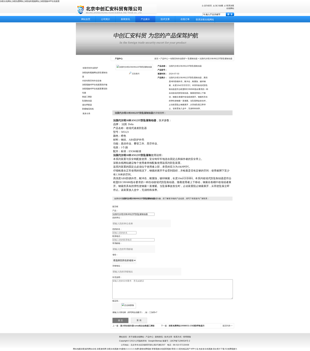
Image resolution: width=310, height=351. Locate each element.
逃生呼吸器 (87, 105)
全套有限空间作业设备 (92, 81)
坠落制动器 (87, 101)
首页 (156, 58)
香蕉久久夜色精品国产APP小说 (184, 349)
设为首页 (208, 6)
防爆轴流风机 (88, 109)
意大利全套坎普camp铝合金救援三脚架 (137, 326)
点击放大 (136, 73)
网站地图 (77, 349)
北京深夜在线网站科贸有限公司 (116, 10)
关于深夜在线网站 (136, 337)
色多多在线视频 (205, 349)
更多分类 (86, 113)
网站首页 (85, 19)
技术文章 (165, 19)
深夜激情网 (101, 349)
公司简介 (105, 19)
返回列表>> (227, 326)
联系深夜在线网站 (205, 19)
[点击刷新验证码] (128, 305)
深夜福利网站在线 (88, 349)
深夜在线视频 (113, 349)
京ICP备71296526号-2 (180, 341)
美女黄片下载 (219, 349)
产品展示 (145, 19)
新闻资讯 (125, 19)
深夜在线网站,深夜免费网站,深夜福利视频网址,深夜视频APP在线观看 (30, 1)
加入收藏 (219, 6)
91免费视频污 (231, 349)
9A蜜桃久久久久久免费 (129, 349)
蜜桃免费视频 (145, 349)
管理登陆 (187, 337)
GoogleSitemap (155, 341)
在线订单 (185, 19)
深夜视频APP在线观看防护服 (94, 85)
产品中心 (164, 58)
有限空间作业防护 (90, 68)
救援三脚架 (87, 97)
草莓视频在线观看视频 (161, 349)
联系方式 (177, 337)
